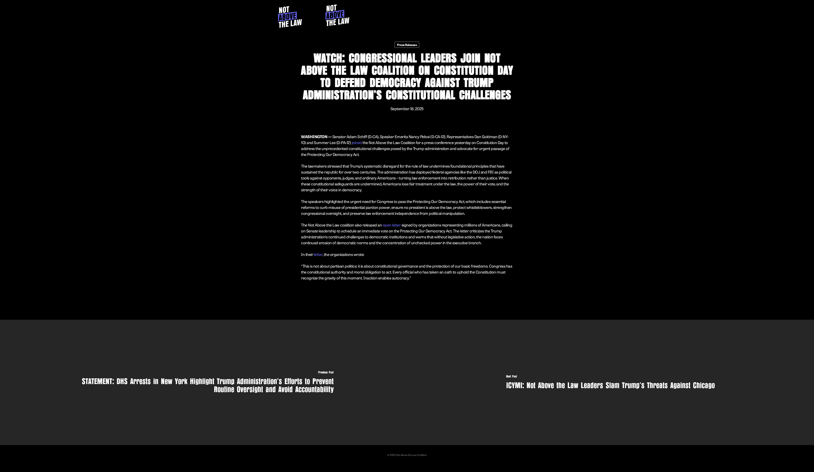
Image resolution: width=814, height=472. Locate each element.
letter (318, 254)
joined (357, 142)
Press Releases (407, 45)
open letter (392, 224)
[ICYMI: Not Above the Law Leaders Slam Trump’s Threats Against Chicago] (610, 382)
